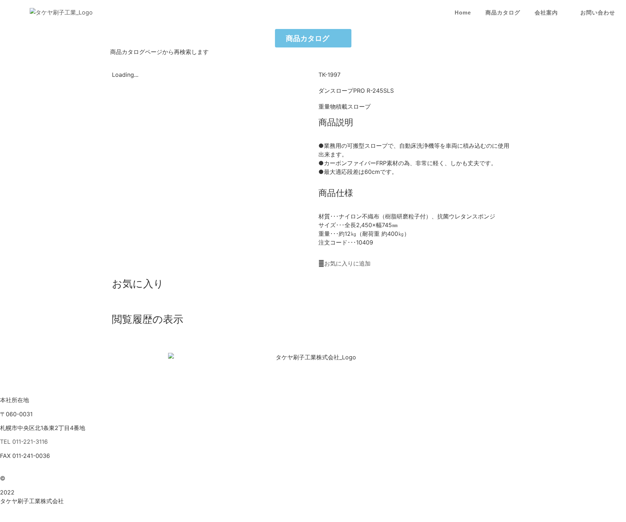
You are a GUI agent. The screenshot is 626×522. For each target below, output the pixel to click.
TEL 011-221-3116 (24, 441)
